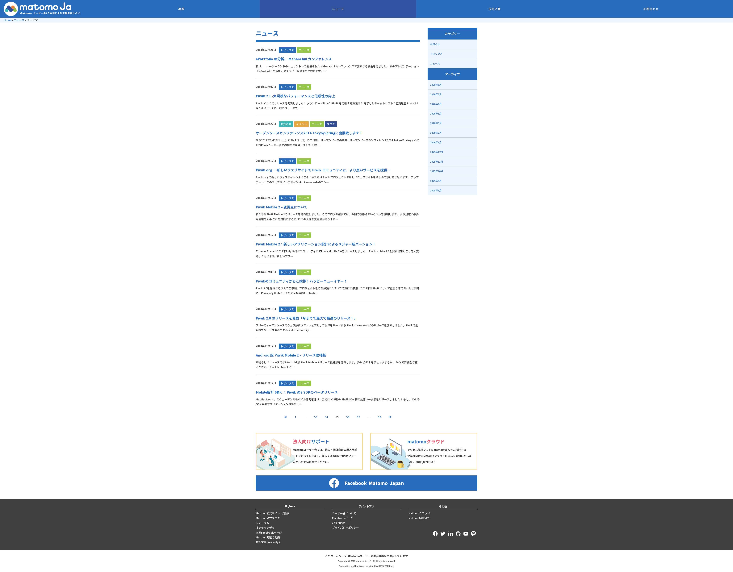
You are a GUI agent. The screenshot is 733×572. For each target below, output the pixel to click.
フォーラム (262, 523)
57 (358, 417)
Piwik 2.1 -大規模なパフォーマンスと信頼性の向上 (295, 95)
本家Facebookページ (269, 532)
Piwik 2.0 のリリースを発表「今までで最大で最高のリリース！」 (306, 317)
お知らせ (286, 124)
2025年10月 (436, 171)
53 (315, 417)
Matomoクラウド (419, 513)
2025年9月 (436, 181)
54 (326, 417)
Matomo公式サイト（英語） (273, 513)
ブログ (331, 124)
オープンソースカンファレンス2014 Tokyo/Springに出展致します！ (309, 132)
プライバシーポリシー (345, 527)
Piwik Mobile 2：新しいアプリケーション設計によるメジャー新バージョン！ (316, 243)
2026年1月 (436, 142)
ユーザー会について (344, 513)
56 (347, 417)
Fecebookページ (342, 518)
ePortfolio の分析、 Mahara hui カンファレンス (294, 58)
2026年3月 (436, 123)
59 (379, 417)
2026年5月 (436, 113)
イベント (301, 124)
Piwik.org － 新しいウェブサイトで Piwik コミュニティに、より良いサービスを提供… (323, 169)
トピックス (287, 50)
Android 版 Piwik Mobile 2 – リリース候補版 (291, 355)
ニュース (338, 8)
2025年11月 (436, 161)
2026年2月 (436, 133)
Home (7, 20)
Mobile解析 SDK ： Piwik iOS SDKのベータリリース (297, 392)
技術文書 (494, 8)
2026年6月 (436, 104)
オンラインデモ (265, 527)
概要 (181, 8)
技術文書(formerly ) (268, 542)
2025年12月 (436, 152)
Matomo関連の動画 (268, 537)
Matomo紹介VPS (418, 518)
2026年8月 (436, 84)
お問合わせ (651, 8)
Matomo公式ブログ (268, 518)
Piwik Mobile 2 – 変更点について (281, 206)
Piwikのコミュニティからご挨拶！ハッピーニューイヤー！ (301, 280)
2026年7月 (436, 94)
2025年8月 (436, 190)
